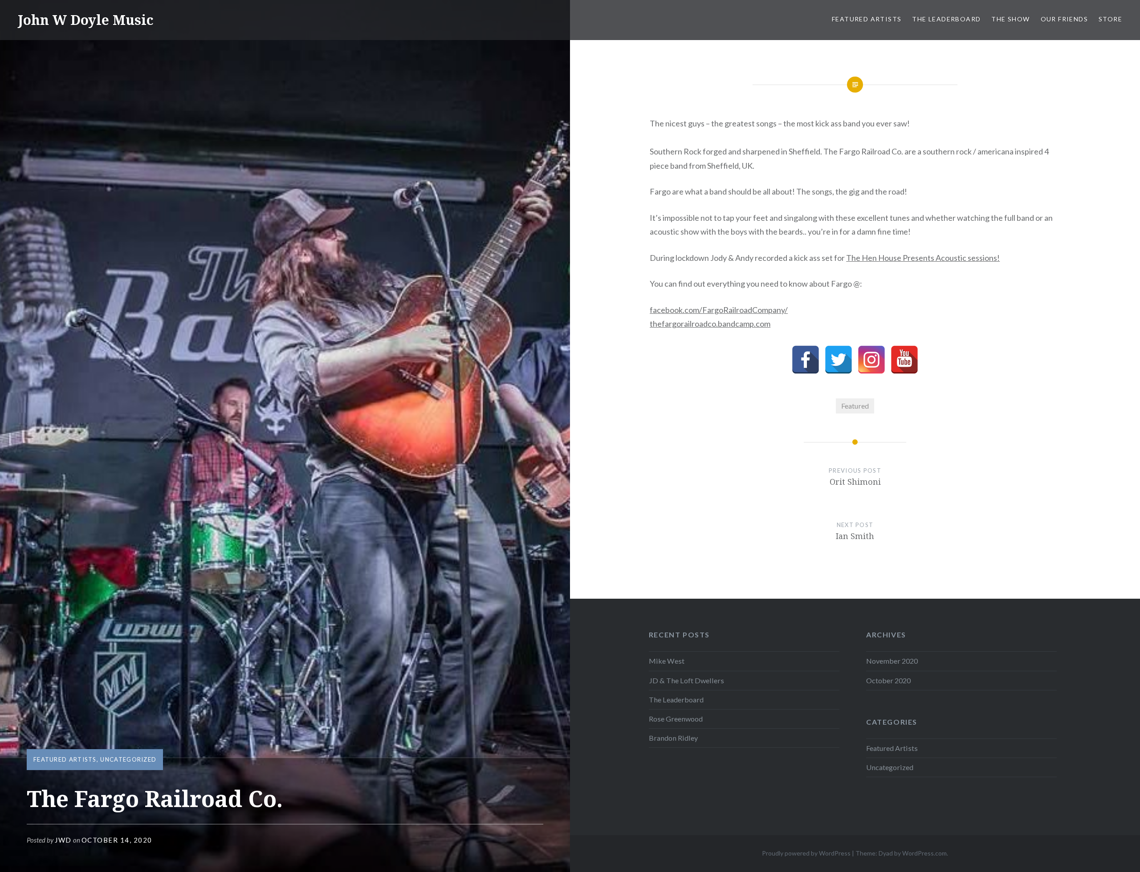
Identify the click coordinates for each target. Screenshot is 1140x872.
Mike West (666, 661)
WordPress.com (924, 853)
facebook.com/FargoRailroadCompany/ (719, 310)
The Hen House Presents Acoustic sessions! (923, 258)
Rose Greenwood (676, 718)
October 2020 (888, 680)
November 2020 (892, 661)
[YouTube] (904, 359)
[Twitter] (838, 359)
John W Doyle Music (86, 20)
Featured (855, 406)
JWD (63, 840)
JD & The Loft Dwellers (686, 680)
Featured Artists (866, 19)
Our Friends (1064, 19)
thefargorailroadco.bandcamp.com (710, 324)
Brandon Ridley (673, 738)
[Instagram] (871, 359)
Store (1110, 19)
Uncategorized (128, 759)
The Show (1010, 19)
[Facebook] (805, 359)
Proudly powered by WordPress (806, 853)
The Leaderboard (946, 19)
